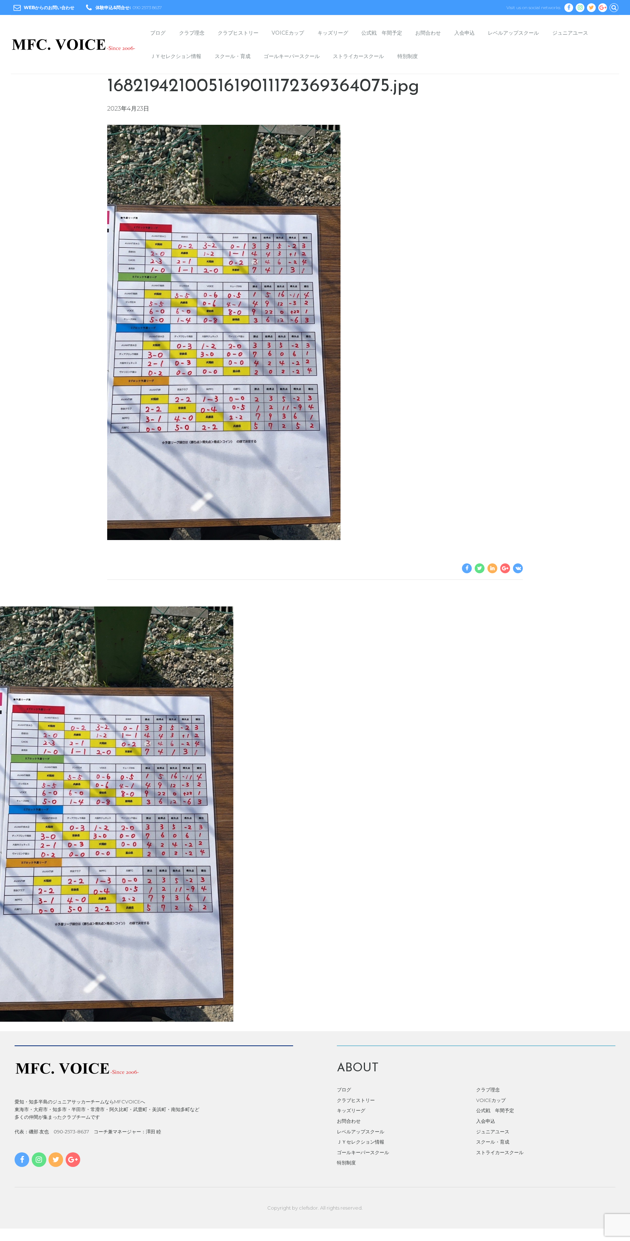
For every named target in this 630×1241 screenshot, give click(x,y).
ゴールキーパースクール (292, 56)
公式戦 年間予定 (381, 33)
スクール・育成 (232, 56)
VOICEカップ (288, 33)
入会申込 (464, 33)
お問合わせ (428, 33)
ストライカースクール (358, 56)
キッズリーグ (333, 33)
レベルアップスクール (513, 33)
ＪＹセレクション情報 (175, 56)
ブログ (158, 33)
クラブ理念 (192, 33)
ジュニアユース (570, 33)
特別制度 (407, 56)
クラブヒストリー (238, 33)
